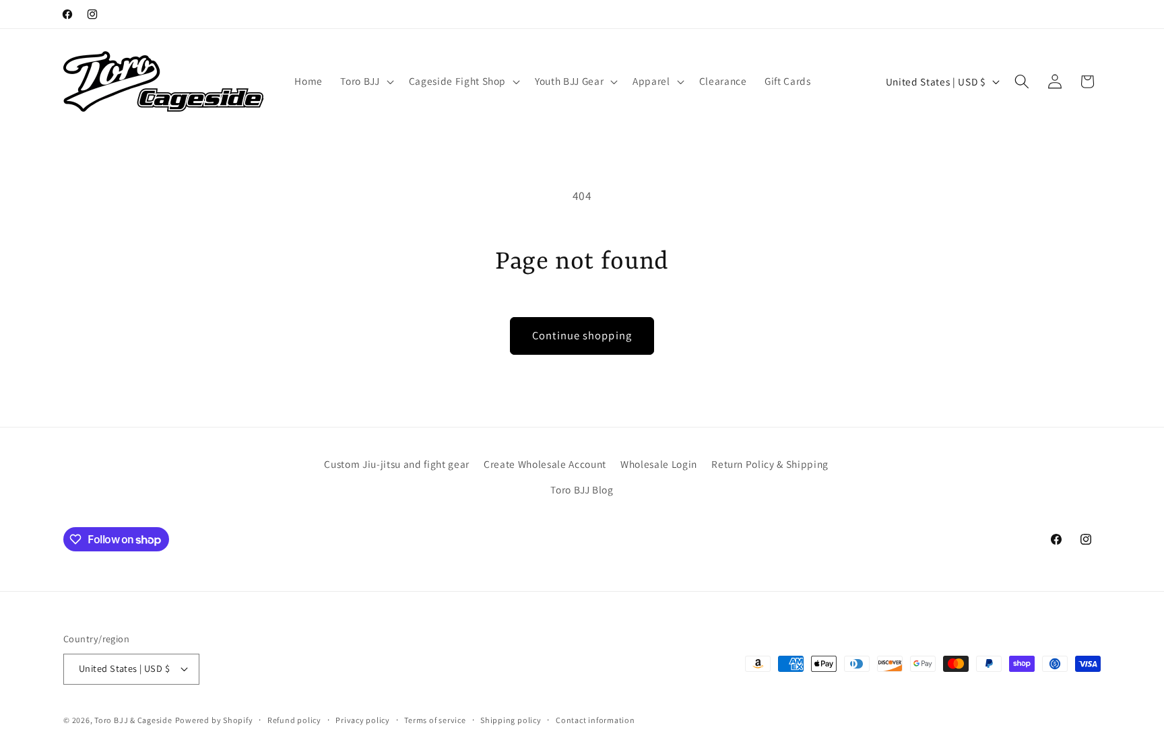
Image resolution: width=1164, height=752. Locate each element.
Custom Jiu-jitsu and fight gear (396, 464)
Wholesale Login (658, 464)
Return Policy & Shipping (770, 464)
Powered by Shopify (214, 720)
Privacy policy (362, 720)
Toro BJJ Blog (582, 489)
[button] (365, 81)
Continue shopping (582, 335)
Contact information (595, 720)
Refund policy (294, 720)
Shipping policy (511, 720)
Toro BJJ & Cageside (133, 720)
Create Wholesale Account (545, 464)
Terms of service (434, 720)
